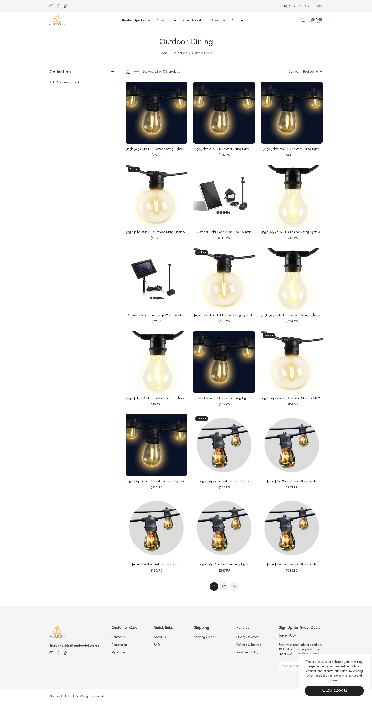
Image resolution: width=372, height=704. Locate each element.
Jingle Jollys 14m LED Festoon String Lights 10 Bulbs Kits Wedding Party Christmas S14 (156, 149)
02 (224, 586)
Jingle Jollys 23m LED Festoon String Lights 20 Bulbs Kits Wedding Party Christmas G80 (291, 398)
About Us (160, 637)
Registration (119, 644)
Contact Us (118, 637)
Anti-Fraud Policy (247, 652)
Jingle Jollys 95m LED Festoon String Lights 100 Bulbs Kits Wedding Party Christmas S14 (291, 149)
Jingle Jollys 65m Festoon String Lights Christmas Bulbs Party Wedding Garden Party (224, 564)
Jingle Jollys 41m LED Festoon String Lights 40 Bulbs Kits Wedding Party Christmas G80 (224, 315)
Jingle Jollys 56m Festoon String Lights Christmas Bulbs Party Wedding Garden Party (291, 564)
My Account (119, 652)
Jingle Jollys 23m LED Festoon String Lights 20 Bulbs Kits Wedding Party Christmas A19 (156, 398)
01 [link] (214, 586)
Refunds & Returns (248, 644)
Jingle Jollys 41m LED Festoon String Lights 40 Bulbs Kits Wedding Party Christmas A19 (292, 315)
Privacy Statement (247, 637)
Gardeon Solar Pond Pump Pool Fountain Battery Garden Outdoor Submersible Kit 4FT (224, 232)
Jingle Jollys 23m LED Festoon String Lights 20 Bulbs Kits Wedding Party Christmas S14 (224, 149)
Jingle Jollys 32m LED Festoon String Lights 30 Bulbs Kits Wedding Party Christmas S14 (224, 398)
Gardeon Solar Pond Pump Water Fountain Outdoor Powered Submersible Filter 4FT (156, 315)
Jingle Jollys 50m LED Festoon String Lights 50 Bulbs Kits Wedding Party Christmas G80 (156, 232)
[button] (318, 20)
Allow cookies (334, 691)
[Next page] (234, 586)
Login (319, 6)
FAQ (157, 644)
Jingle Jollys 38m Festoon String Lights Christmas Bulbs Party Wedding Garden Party (291, 481)
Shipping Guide (204, 637)
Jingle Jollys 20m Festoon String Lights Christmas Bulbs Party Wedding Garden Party (224, 481)
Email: (75, 645)
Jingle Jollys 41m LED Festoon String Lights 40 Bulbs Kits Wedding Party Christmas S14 (156, 481)
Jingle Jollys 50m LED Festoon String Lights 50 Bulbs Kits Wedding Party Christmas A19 (291, 232)
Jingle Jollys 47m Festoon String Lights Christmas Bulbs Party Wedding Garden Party (156, 564)
